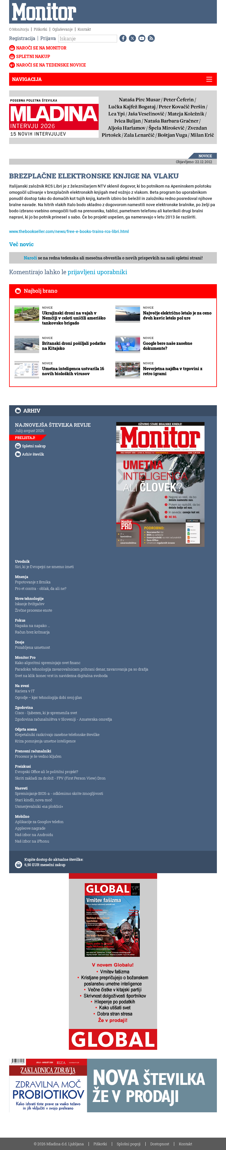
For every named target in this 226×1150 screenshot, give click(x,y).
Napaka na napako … (32, 625)
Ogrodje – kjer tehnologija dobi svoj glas (48, 697)
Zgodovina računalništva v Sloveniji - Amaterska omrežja (63, 719)
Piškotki (40, 29)
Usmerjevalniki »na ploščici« (39, 806)
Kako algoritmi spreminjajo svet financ (47, 662)
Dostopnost (159, 1143)
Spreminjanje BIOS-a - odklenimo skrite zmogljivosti (59, 793)
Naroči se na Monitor (41, 48)
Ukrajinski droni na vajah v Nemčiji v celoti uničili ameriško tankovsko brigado (74, 318)
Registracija (22, 38)
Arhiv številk (33, 454)
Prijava (48, 38)
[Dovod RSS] (150, 38)
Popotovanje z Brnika (33, 582)
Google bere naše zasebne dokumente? (167, 345)
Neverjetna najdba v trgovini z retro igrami (172, 371)
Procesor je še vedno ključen (38, 756)
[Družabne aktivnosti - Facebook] (122, 38)
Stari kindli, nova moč (33, 799)
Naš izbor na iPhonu (32, 841)
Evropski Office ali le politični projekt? (46, 771)
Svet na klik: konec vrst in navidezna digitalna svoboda (61, 675)
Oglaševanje (62, 29)
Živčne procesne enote (33, 610)
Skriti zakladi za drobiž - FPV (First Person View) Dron (60, 778)
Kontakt (84, 29)
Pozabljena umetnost (32, 647)
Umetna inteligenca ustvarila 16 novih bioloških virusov (73, 371)
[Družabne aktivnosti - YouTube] (140, 38)
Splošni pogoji (129, 1143)
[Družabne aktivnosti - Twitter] (131, 38)
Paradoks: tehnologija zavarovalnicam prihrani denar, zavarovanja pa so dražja (81, 669)
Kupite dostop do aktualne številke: (53, 859)
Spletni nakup (33, 56)
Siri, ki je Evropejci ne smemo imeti (44, 566)
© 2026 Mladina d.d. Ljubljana (59, 1143)
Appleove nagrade (30, 828)
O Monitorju (19, 29)
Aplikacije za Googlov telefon (39, 821)
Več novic (21, 244)
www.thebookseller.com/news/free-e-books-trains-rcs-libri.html (69, 231)
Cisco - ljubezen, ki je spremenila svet (46, 712)
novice (205, 155)
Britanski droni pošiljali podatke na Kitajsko (74, 345)
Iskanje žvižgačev (29, 603)
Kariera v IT (25, 691)
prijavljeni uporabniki (97, 272)
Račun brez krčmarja (32, 632)
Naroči (30, 258)
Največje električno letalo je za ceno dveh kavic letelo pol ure (177, 315)
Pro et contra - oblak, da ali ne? (40, 588)
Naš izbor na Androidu (34, 834)
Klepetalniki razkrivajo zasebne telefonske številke (57, 734)
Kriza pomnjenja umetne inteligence (45, 741)
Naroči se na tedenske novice (51, 65)
